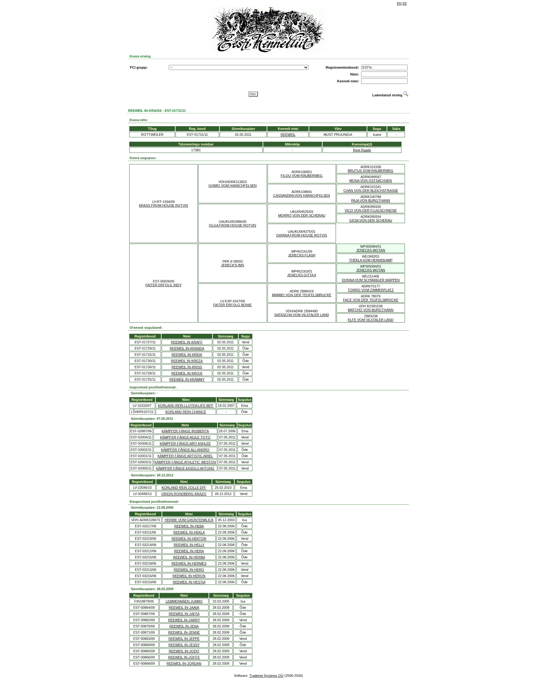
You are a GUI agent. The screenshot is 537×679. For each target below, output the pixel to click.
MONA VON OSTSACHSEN (370, 180)
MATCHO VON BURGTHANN (370, 310)
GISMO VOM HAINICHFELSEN (233, 185)
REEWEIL (288, 134)
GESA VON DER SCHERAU (370, 220)
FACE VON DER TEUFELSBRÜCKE (370, 300)
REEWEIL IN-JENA (184, 626)
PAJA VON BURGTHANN (370, 200)
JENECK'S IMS (232, 265)
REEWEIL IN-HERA (189, 551)
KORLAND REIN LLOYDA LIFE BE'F (185, 405)
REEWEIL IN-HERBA (189, 557)
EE (404, 3)
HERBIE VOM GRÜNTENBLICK (189, 520)
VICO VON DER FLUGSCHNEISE (371, 210)
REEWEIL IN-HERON (188, 576)
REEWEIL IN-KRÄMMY (186, 379)
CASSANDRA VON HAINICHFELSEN (301, 195)
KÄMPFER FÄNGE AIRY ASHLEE (185, 443)
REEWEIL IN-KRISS (187, 367)
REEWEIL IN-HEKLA (189, 532)
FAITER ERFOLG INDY (163, 285)
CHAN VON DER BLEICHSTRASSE (370, 190)
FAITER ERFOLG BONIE (232, 305)
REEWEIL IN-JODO (184, 651)
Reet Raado (362, 150)
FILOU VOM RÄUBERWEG (302, 175)
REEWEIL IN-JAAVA (184, 607)
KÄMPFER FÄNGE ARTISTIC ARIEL (185, 456)
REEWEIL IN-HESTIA (189, 582)
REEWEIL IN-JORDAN (184, 663)
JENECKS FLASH (301, 255)
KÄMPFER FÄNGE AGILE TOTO (185, 437)
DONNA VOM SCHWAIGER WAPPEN (371, 280)
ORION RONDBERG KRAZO (183, 494)
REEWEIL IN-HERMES (189, 563)
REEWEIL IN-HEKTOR (189, 538)
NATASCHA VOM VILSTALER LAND (301, 315)
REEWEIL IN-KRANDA (187, 348)
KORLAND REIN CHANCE (185, 412)
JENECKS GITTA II (301, 275)
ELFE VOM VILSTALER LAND (370, 320)
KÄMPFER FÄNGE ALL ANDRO (185, 450)
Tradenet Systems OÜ (266, 675)
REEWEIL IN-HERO (189, 569)
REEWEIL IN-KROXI (186, 373)
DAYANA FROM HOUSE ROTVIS (301, 235)
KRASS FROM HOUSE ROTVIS (163, 205)
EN (399, 3)
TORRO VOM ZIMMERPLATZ (371, 290)
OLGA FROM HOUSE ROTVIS (232, 225)
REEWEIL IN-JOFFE (184, 657)
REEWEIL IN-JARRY (184, 620)
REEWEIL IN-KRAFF (187, 342)
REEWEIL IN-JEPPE (184, 638)
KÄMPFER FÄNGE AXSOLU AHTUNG (185, 468)
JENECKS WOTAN (370, 250)
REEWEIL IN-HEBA (189, 526)
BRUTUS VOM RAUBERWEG (370, 170)
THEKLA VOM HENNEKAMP (370, 260)
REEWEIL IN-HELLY (189, 545)
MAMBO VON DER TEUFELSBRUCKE (301, 295)
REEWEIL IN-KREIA (187, 354)
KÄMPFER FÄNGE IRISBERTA (185, 431)
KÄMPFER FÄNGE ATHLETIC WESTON (185, 462)
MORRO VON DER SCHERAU (301, 215)
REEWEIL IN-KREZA (187, 361)
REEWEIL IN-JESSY (184, 645)
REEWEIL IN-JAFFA (184, 614)
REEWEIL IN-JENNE (184, 632)
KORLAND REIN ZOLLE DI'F (184, 487)
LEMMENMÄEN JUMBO (184, 601)
